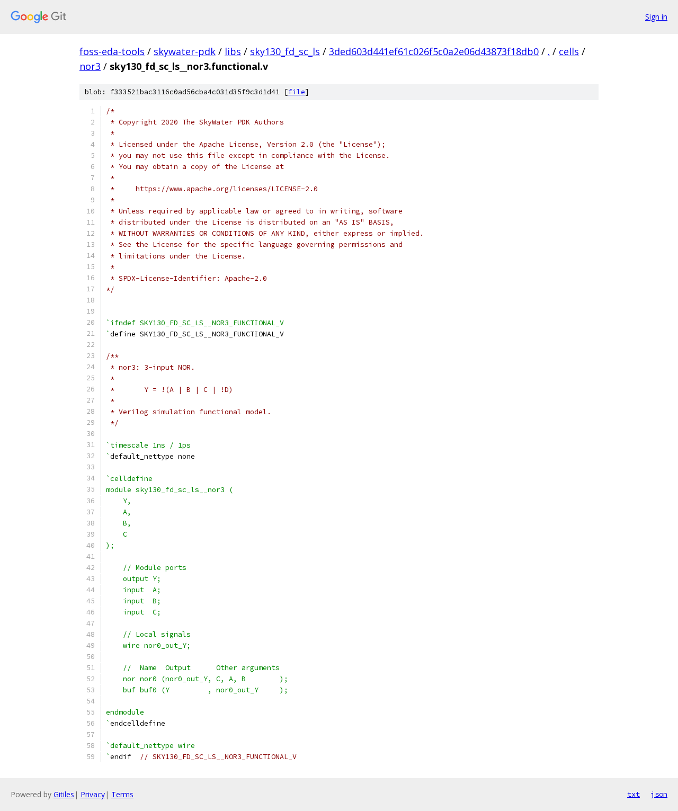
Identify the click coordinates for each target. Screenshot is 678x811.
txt (633, 794)
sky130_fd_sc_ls (285, 51)
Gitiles (63, 794)
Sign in (656, 17)
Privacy (93, 794)
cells (569, 51)
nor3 (90, 66)
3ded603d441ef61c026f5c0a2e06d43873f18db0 (434, 51)
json (658, 794)
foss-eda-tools (112, 51)
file (296, 91)
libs (233, 51)
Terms (122, 794)
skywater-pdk (185, 51)
